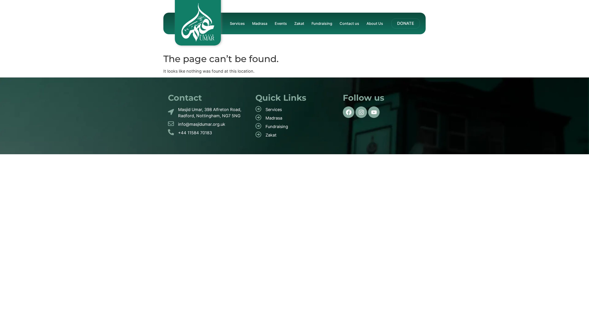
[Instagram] (361, 112)
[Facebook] (348, 112)
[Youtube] (374, 112)
